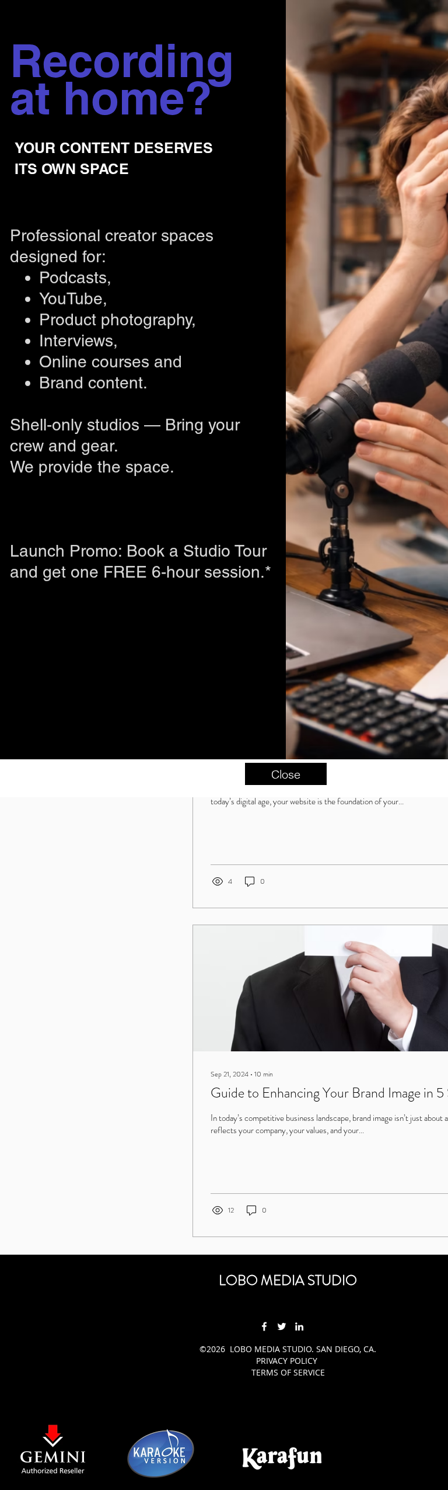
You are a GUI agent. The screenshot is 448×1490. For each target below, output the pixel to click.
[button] (285, 774)
